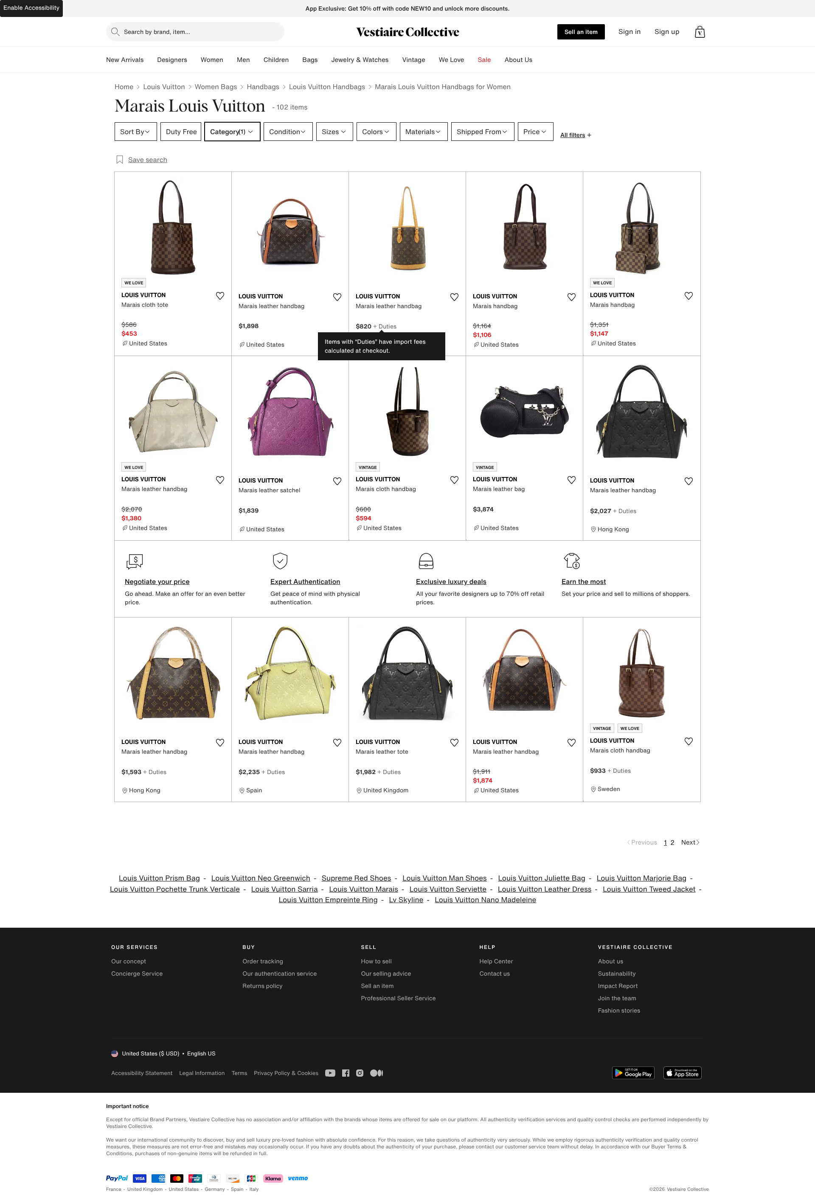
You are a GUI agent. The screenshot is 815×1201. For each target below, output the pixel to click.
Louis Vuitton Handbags (327, 86)
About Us (518, 60)
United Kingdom (145, 1189)
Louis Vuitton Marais (363, 889)
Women (212, 60)
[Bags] (324, 59)
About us (610, 961)
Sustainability (617, 973)
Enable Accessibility (31, 7)
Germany (215, 1189)
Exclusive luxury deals (451, 581)
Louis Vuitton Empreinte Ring (328, 900)
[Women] (230, 59)
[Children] (295, 59)
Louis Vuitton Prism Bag (159, 878)
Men (243, 60)
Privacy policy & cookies (286, 1073)
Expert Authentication (305, 581)
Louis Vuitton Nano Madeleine (485, 900)
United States (184, 1189)
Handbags (263, 86)
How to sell (376, 961)
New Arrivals (124, 60)
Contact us (495, 973)
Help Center (496, 961)
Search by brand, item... (157, 31)
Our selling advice (386, 973)
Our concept (128, 961)
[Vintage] (432, 59)
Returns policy (262, 986)
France (113, 1189)
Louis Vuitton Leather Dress (544, 889)
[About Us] (539, 59)
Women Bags (216, 86)
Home (124, 86)
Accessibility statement (141, 1073)
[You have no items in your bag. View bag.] (700, 32)
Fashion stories (619, 1010)
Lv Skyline (406, 900)
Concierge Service (137, 973)
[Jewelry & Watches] (395, 59)
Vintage (413, 60)
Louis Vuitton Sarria (284, 889)
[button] (700, 32)
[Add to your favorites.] (220, 296)
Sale (484, 60)
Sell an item (581, 31)
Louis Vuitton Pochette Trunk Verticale (175, 889)
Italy (254, 1189)
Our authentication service (279, 973)
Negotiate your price (157, 581)
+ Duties (384, 326)
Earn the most (584, 581)
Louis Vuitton (164, 86)
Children (276, 60)
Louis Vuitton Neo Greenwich (260, 878)
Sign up (667, 31)
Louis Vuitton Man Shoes (444, 878)
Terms (239, 1073)
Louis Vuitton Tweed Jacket (649, 889)
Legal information (202, 1073)
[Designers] (194, 59)
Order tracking (262, 961)
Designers (172, 60)
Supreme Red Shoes (356, 878)
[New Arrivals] (150, 59)
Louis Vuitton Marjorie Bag (642, 878)
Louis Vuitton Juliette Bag (541, 878)
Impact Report (618, 986)
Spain (237, 1189)
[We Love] (471, 59)
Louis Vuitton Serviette (448, 889)
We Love (451, 60)
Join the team (617, 998)
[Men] (256, 59)
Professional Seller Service (398, 998)
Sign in (629, 31)
